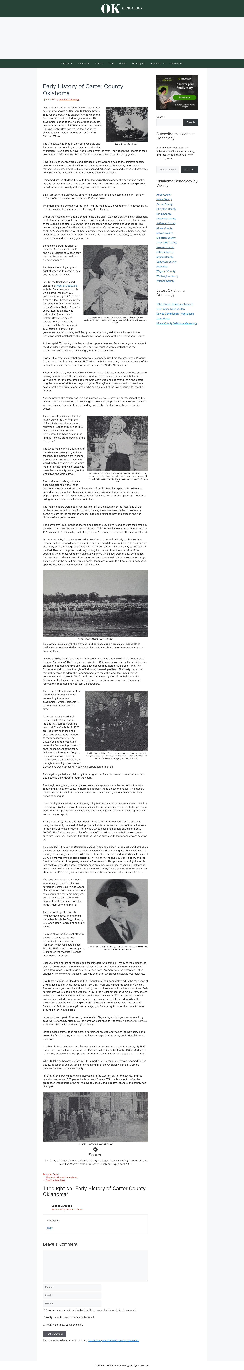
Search (160, 117)
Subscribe (189, 169)
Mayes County (164, 233)
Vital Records (177, 63)
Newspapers (138, 63)
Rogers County (164, 257)
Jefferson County (166, 223)
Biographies (66, 63)
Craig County (163, 213)
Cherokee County (166, 209)
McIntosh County (166, 237)
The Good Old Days (55, 1180)
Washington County (167, 276)
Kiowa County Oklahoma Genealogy (176, 323)
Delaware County (166, 218)
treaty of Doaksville (66, 285)
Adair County (163, 194)
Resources (155, 63)
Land (111, 63)
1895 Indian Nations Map (170, 309)
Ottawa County (165, 252)
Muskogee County (166, 242)
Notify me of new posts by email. (64, 1324)
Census (99, 63)
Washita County (165, 280)
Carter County (53, 1174)
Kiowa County (164, 228)
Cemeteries (84, 63)
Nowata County (165, 247)
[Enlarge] (144, 110)
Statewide (162, 266)
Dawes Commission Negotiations (175, 313)
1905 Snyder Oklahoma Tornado (174, 304)
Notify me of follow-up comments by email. (69, 1317)
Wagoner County (165, 271)
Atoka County (164, 199)
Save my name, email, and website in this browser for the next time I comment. (91, 1310)
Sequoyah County (166, 261)
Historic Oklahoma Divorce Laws (61, 1177)
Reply (50, 1228)
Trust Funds (163, 318)
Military (123, 63)
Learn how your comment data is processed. (113, 1340)
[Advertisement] (122, 38)
